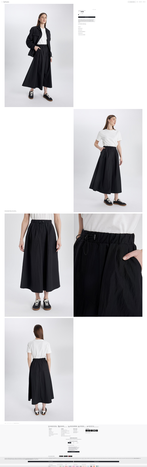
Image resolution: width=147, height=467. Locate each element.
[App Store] (61, 456)
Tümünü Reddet (50, 461)
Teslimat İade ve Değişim (81, 34)
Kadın (69, 442)
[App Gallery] (70, 456)
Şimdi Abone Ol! (73, 451)
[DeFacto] (6, 1)
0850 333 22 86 (75, 432)
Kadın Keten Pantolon (60, 464)
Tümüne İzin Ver (96, 461)
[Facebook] (89, 430)
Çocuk (77, 442)
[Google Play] (66, 456)
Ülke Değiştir (89, 432)
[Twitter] (92, 430)
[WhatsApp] (87, 430)
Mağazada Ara (80, 28)
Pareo (66, 464)
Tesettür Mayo (51, 464)
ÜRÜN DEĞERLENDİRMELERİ (81, 31)
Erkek (73, 442)
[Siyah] (78, 14)
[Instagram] (94, 430)
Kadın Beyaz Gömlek (92, 464)
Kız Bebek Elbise (75, 464)
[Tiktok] (97, 430)
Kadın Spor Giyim (84, 464)
